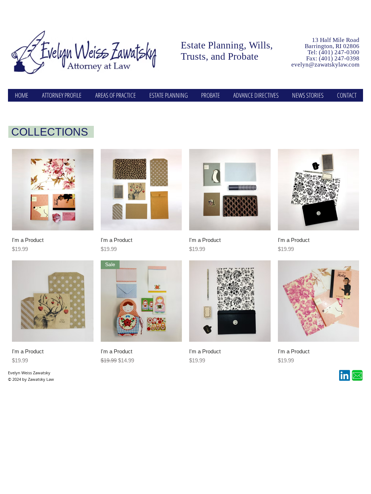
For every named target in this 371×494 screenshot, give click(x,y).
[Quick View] (52, 189)
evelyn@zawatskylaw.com (325, 64)
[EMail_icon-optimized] (357, 375)
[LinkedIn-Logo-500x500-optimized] (344, 375)
